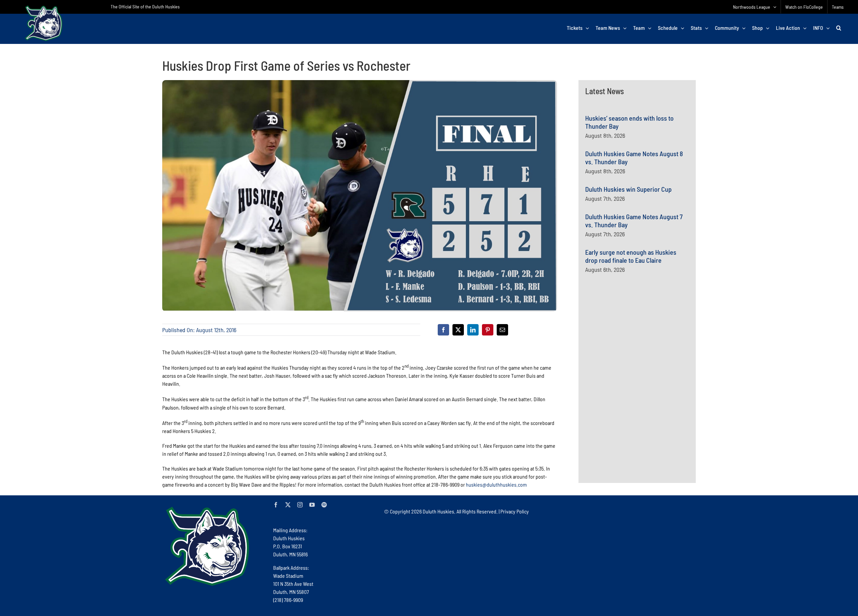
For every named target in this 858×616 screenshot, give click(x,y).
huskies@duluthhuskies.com (496, 484)
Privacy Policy (514, 511)
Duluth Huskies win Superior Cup (628, 189)
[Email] (502, 329)
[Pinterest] (487, 329)
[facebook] (276, 504)
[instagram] (300, 504)
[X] (458, 329)
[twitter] (288, 504)
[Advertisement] (635, 344)
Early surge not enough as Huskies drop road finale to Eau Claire (630, 256)
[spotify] (324, 504)
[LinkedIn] (473, 329)
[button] (838, 28)
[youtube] (312, 504)
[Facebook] (443, 329)
